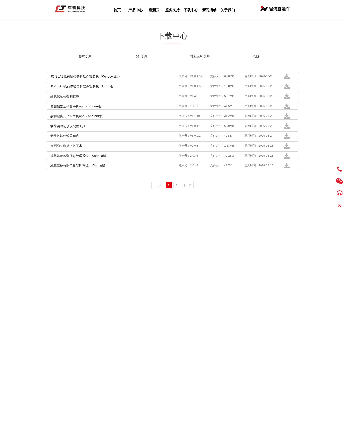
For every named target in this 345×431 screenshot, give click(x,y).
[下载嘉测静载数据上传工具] (287, 148)
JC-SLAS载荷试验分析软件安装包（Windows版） (86, 76)
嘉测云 (154, 10)
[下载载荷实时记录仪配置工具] (287, 128)
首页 (117, 10)
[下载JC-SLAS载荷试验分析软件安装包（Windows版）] (287, 78)
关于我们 (228, 10)
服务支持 (172, 10)
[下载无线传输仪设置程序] (287, 138)
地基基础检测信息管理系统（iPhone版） (79, 165)
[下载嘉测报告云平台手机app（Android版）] (287, 118)
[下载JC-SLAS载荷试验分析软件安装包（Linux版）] (287, 88)
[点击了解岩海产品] (275, 8)
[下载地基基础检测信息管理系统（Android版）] (287, 158)
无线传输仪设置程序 (64, 136)
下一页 (187, 185)
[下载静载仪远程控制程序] (287, 98)
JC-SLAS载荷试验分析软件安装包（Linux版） (83, 86)
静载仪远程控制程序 (64, 96)
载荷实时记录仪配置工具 (67, 126)
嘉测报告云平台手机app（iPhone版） (77, 106)
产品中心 (135, 10)
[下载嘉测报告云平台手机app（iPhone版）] (287, 108)
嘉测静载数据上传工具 (66, 146)
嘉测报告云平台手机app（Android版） (77, 116)
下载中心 (191, 10)
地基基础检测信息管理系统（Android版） (79, 156)
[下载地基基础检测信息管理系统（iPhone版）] (287, 167)
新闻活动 (209, 10)
